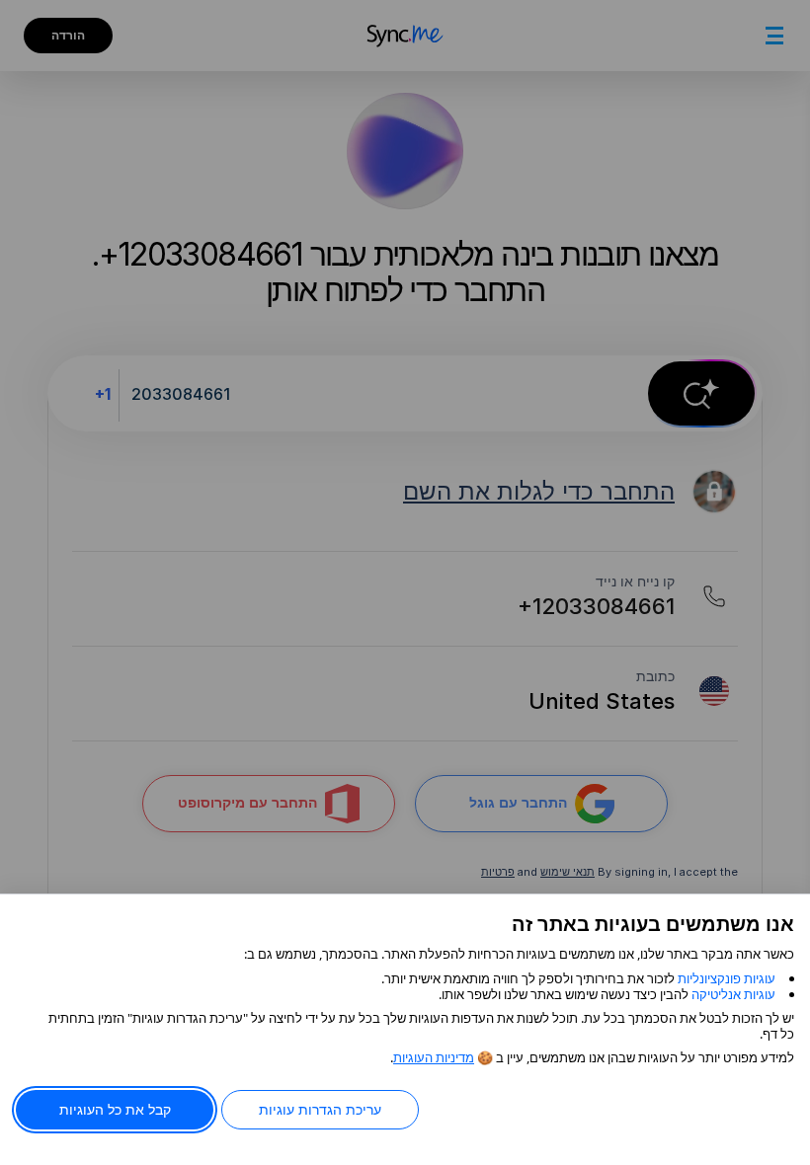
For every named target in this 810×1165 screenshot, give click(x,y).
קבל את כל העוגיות (115, 1109)
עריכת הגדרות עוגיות (320, 1109)
